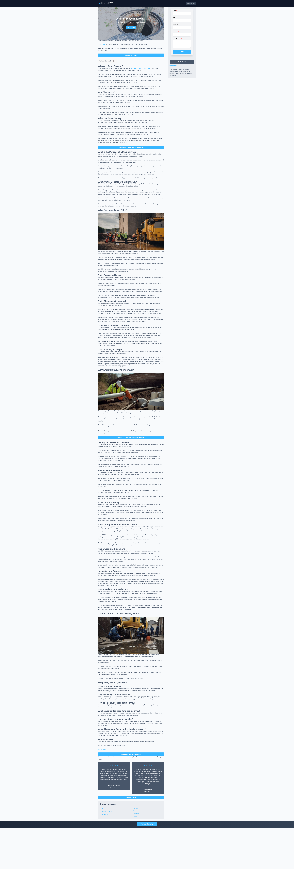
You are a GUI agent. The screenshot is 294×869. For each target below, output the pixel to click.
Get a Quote (131, 27)
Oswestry (136, 813)
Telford (100, 749)
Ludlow (135, 816)
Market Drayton (106, 811)
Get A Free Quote (131, 797)
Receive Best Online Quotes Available (131, 147)
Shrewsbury (136, 808)
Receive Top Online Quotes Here (131, 754)
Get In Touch (182, 62)
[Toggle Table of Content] (114, 61)
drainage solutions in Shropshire (140, 68)
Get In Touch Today (131, 55)
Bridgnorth (105, 814)
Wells (104, 749)
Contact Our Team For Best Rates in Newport (131, 437)
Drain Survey (102, 44)
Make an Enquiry (147, 824)
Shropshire (136, 811)
